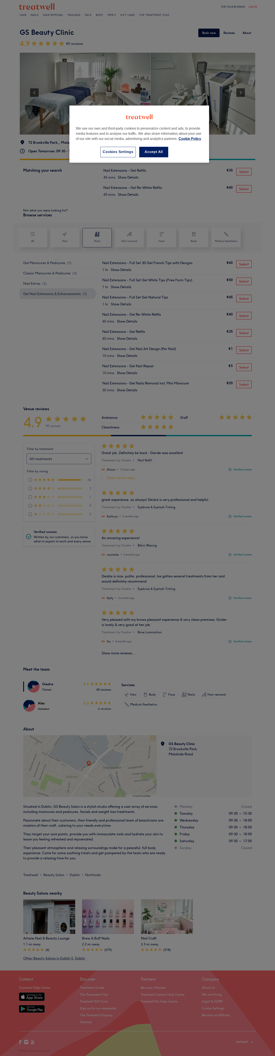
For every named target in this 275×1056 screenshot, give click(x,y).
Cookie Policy (190, 139)
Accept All (154, 152)
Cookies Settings (118, 152)
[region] (139, 134)
